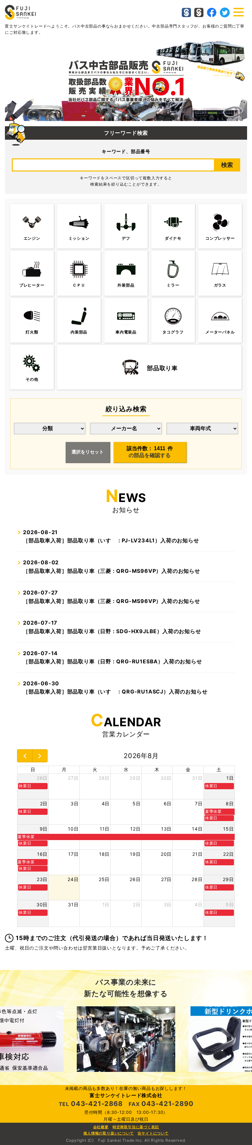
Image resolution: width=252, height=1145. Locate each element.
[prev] (24, 755)
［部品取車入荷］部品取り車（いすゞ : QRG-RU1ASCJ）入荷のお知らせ (115, 687)
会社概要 (101, 1127)
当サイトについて (152, 1133)
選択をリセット (88, 451)
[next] (40, 755)
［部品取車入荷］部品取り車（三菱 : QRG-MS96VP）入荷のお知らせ (111, 566)
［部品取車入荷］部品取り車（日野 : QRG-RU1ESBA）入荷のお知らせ (112, 657)
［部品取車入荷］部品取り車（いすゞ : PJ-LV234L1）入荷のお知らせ (111, 536)
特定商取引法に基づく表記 (136, 1127)
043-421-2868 (97, 1104)
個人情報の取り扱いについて (108, 1133)
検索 (227, 165)
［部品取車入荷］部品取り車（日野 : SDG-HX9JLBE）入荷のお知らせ (112, 626)
